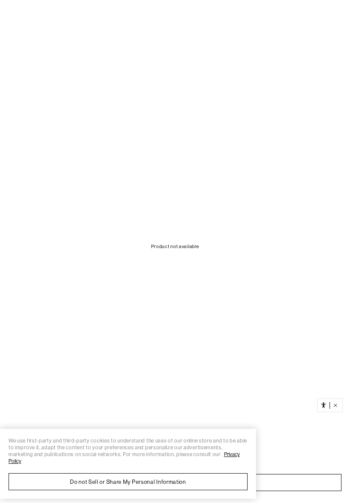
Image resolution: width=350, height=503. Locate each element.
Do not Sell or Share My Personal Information (128, 482)
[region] (128, 464)
